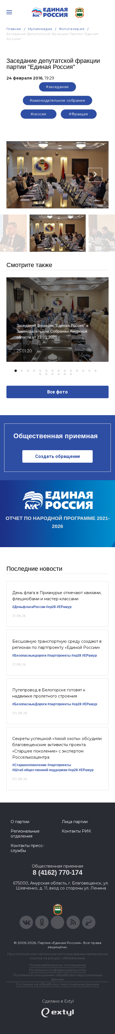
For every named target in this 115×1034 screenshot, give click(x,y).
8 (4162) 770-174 (57, 872)
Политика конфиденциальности (57, 970)
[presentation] (20, 175)
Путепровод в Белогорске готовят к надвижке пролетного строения (48, 693)
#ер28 (51, 607)
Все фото (57, 392)
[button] (16, 371)
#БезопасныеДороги (29, 704)
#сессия (38, 114)
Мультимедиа (40, 29)
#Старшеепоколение (29, 765)
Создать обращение (57, 456)
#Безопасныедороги (29, 655)
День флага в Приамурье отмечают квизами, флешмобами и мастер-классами (56, 595)
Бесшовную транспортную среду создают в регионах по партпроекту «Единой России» (57, 644)
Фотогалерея (72, 29)
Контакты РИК (76, 831)
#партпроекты (59, 655)
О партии (20, 821)
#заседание (57, 86)
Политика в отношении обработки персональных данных (57, 977)
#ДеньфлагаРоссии (28, 607)
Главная (13, 29)
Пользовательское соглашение (57, 965)
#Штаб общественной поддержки (39, 770)
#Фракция (78, 114)
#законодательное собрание (57, 100)
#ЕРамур (64, 607)
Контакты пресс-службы (27, 848)
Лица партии (75, 821)
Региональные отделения (25, 834)
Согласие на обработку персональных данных (57, 984)
